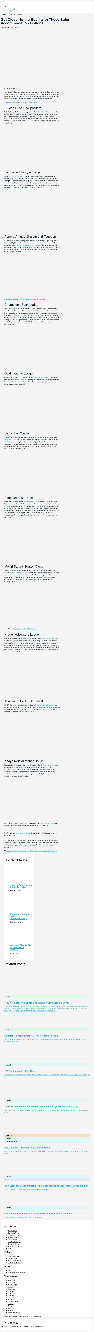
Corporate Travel (13, 1233)
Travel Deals (12, 1231)
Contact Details (13, 1302)
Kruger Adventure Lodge (50, 638)
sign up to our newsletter (22, 833)
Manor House (52, 765)
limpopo (32, 851)
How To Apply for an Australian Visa (21, 886)
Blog (9, 1248)
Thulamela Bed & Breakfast (44, 705)
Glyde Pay (11, 1293)
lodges (38, 851)
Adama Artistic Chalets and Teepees (28, 245)
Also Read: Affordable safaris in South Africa (20, 102)
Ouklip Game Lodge (41, 377)
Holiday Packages (14, 1242)
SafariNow (11, 1289)
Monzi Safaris (16, 573)
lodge (14, 309)
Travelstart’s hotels (48, 823)
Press (10, 1306)
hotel (7, 851)
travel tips (54, 851)
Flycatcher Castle (10, 440)
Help (10, 10)
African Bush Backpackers (46, 112)
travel (48, 851)
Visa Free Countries (15, 1246)
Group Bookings (13, 1244)
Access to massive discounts (18, 1272)
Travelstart (11, 1280)
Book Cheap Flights (15, 1260)
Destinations (12, 1240)
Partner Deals (12, 1258)
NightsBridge (12, 1285)
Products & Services (15, 1235)
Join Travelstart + (14, 1263)
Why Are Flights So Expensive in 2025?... (20, 947)
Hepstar (10, 1287)
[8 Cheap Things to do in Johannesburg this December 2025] (23, 908)
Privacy (10, 1310)
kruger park (22, 851)
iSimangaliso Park (32, 502)
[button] (5, 6)
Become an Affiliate (14, 1256)
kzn (28, 851)
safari (43, 851)
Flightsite (11, 1291)
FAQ (9, 1270)
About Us (11, 1299)
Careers (10, 1304)
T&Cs (10, 1308)
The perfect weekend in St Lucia (24, 629)
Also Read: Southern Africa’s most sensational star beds (25, 299)
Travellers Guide (13, 1237)
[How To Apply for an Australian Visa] (23, 879)
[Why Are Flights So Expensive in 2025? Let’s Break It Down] (23, 939)
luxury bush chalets (16, 176)
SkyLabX (11, 1296)
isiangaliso (13, 851)
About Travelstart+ (14, 1313)
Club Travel (12, 1282)
